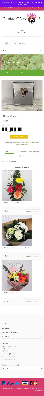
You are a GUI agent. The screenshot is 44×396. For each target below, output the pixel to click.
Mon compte (35, 8)
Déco (22, 142)
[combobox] (22, 368)
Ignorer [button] (25, 4)
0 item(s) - (22, 31)
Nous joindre (5, 336)
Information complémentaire (27, 151)
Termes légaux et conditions (10, 332)
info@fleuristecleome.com (22, 8)
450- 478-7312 (8, 8)
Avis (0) (22, 155)
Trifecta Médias (37, 390)
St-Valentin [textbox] (21, 369)
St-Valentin (17, 73)
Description (9, 151)
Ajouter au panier (19, 137)
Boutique (9, 73)
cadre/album (16, 142)
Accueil (4, 73)
